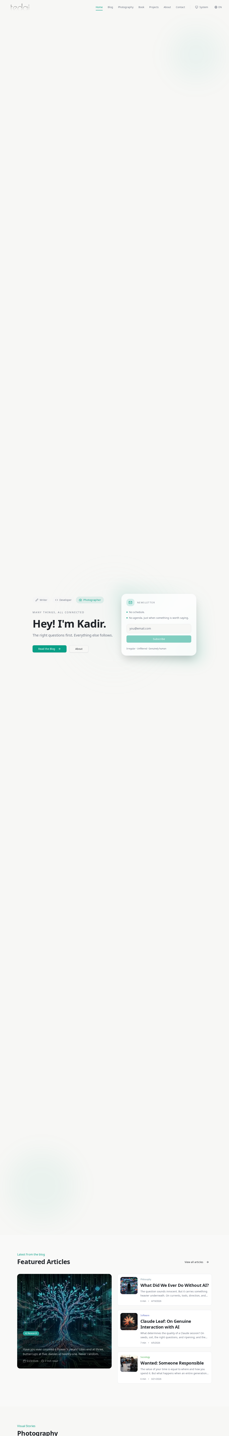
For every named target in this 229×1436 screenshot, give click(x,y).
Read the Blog (46, 648)
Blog (110, 7)
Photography (125, 7)
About (167, 7)
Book (141, 7)
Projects (154, 7)
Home (99, 7)
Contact (180, 7)
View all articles (194, 1262)
